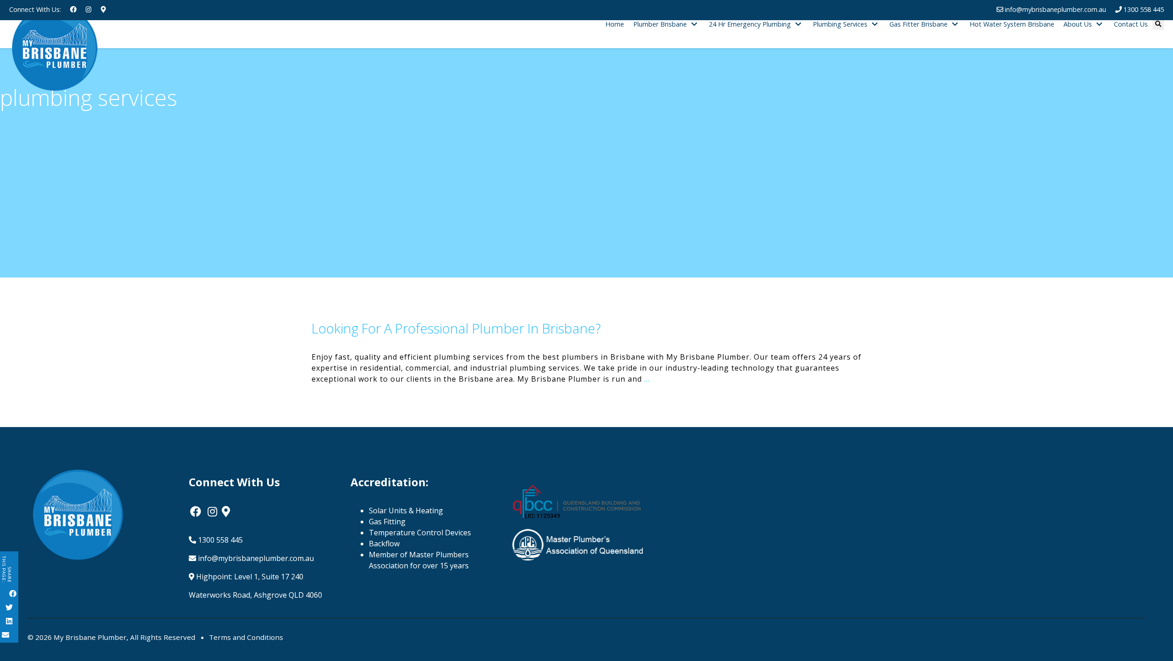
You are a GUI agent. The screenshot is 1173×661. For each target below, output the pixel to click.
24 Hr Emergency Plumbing (750, 24)
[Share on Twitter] (9, 608)
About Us (1077, 24)
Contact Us (1131, 24)
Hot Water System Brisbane (1012, 24)
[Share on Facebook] (12, 594)
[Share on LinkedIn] (9, 622)
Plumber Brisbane (660, 24)
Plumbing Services (840, 24)
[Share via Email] (5, 635)
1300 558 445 (219, 540)
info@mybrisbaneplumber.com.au (255, 558)
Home (614, 24)
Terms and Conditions (246, 637)
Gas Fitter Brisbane (918, 24)
